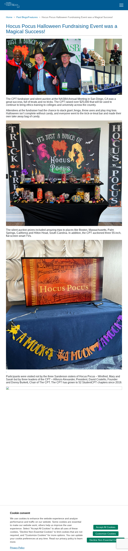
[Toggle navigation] (121, 5)
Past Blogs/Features (27, 17)
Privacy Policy (17, 547)
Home (9, 17)
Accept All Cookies (105, 527)
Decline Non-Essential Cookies (106, 540)
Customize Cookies (106, 533)
